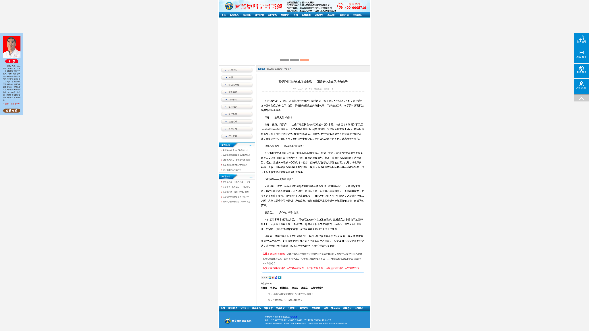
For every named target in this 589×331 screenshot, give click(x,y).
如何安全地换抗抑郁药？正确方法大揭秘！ (293, 294)
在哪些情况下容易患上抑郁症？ (288, 300)
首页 (223, 15)
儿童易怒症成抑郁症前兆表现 (235, 165)
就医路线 (581, 87)
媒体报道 (233, 107)
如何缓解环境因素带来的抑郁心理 (236, 155)
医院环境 (344, 15)
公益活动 (319, 15)
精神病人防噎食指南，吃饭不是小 (236, 202)
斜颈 (296, 15)
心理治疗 (233, 70)
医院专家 (272, 15)
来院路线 (357, 15)
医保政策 (306, 15)
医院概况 (234, 15)
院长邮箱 (233, 136)
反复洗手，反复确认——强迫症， (236, 187)
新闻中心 (259, 15)
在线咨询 (581, 57)
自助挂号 (581, 41)
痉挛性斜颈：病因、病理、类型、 (236, 192)
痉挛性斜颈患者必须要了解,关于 (236, 197)
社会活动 (233, 121)
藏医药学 (331, 15)
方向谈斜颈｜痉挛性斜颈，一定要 (236, 182)
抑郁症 (286, 69)
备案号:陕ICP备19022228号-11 (335, 323)
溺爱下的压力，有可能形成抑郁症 (236, 160)
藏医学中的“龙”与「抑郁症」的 (235, 150)
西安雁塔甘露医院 (274, 69)
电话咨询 (581, 72)
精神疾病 (285, 15)
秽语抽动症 (234, 85)
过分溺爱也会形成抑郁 (232, 170)
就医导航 (233, 92)
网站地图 (293, 317)
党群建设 (247, 15)
